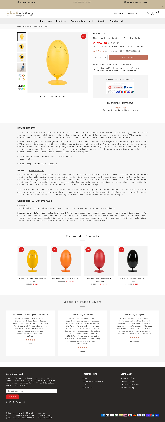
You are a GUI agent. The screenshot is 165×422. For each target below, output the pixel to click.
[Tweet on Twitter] (44, 96)
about (85, 378)
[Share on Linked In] (52, 96)
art (91, 21)
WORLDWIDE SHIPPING (27, 2)
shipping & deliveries (93, 381)
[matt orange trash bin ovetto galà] (66, 261)
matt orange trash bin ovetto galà (65, 279)
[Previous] (32, 62)
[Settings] (152, 13)
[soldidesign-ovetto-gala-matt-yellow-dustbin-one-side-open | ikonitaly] (21, 47)
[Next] (83, 62)
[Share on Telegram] (56, 96)
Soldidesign (99, 34)
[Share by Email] (64, 96)
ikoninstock (117, 21)
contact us (87, 388)
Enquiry (126, 65)
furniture (46, 21)
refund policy (127, 388)
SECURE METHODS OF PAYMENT (137, 2)
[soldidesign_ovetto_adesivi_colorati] (21, 87)
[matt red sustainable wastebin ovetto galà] (99, 261)
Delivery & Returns (106, 65)
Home (19, 27)
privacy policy (128, 378)
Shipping (113, 46)
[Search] (148, 13)
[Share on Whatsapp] (60, 96)
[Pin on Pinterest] (48, 96)
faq (84, 385)
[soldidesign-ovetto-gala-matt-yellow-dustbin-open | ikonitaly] (21, 57)
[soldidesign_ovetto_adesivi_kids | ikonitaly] (21, 77)
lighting (61, 21)
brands (101, 21)
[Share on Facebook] (40, 96)
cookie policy (127, 381)
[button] (115, 13)
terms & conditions (130, 385)
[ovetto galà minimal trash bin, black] (133, 261)
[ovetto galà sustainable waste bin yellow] (32, 261)
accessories (78, 21)
